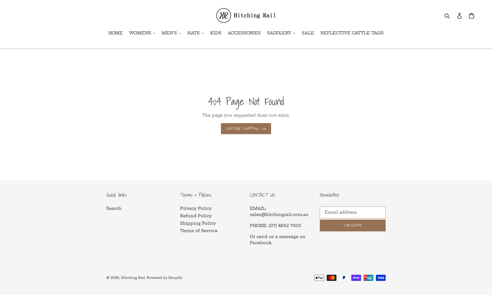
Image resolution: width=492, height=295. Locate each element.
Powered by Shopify (164, 278)
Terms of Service (199, 230)
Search (113, 208)
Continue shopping (242, 128)
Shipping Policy (198, 223)
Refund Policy (196, 215)
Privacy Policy (196, 208)
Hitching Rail (133, 278)
